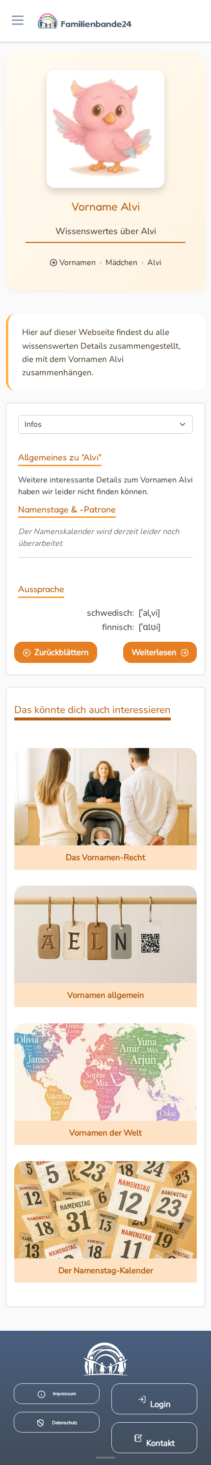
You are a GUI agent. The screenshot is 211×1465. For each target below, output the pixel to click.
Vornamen (77, 262)
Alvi (154, 262)
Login (160, 1404)
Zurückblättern (61, 652)
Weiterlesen (154, 652)
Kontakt (160, 1443)
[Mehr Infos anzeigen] (105, 1457)
